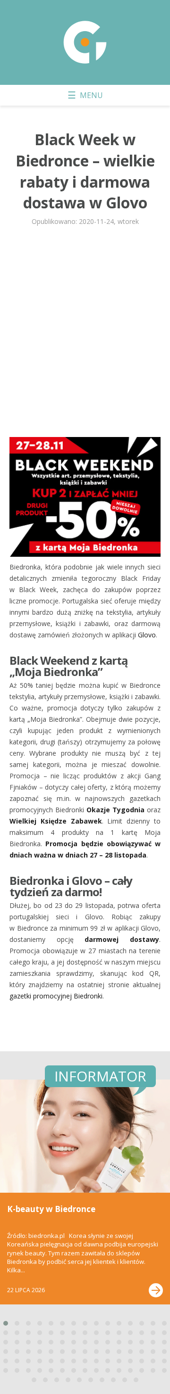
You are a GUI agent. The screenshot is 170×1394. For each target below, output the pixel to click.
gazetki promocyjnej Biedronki (55, 995)
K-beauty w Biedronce (51, 1209)
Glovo (147, 634)
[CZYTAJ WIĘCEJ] (156, 1290)
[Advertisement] (85, 333)
